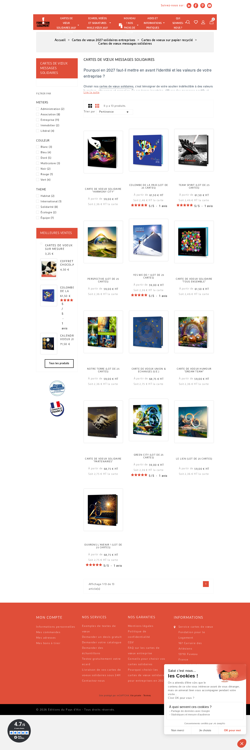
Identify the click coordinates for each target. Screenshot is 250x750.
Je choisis (205, 730)
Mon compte (49, 618)
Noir (45, 169)
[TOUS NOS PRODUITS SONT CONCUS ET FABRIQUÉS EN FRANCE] (57, 409)
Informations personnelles (55, 626)
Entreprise (50, 120)
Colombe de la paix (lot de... (67, 289)
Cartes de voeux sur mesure (58, 247)
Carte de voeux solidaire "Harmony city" (103, 190)
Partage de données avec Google (190, 711)
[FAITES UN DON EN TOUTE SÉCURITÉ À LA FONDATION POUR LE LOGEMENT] (57, 388)
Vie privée (135, 696)
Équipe (47, 218)
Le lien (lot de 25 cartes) (194, 459)
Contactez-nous (93, 680)
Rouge (47, 174)
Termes (147, 696)
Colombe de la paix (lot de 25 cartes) (148, 186)
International (51, 201)
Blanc (46, 147)
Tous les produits (59, 363)
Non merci (177, 730)
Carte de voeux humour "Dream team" (194, 370)
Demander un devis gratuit (102, 637)
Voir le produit (103, 157)
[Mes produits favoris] (196, 22)
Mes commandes (48, 632)
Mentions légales (140, 626)
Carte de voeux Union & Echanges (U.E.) (149, 370)
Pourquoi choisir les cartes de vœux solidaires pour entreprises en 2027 (147, 675)
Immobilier (50, 125)
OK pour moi (232, 730)
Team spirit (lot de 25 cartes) (194, 186)
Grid (90, 106)
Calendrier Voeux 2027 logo (69, 337)
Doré (46, 158)
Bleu (46, 152)
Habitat (47, 196)
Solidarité (49, 207)
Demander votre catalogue (101, 642)
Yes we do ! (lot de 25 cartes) (148, 276)
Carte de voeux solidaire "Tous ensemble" (194, 280)
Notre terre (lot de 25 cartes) (103, 370)
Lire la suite (92, 92)
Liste (97, 106)
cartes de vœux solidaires (116, 86)
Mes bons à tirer (48, 643)
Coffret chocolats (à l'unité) (69, 263)
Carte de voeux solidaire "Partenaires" (103, 460)
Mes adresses (46, 637)
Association (50, 114)
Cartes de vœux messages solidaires (54, 68)
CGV (131, 642)
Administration (52, 109)
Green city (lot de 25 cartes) (149, 456)
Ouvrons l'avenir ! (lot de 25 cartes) (103, 546)
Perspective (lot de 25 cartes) (103, 280)
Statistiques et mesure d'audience (190, 714)
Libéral (47, 131)
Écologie (48, 212)
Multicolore (50, 163)
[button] (241, 743)
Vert (45, 179)
